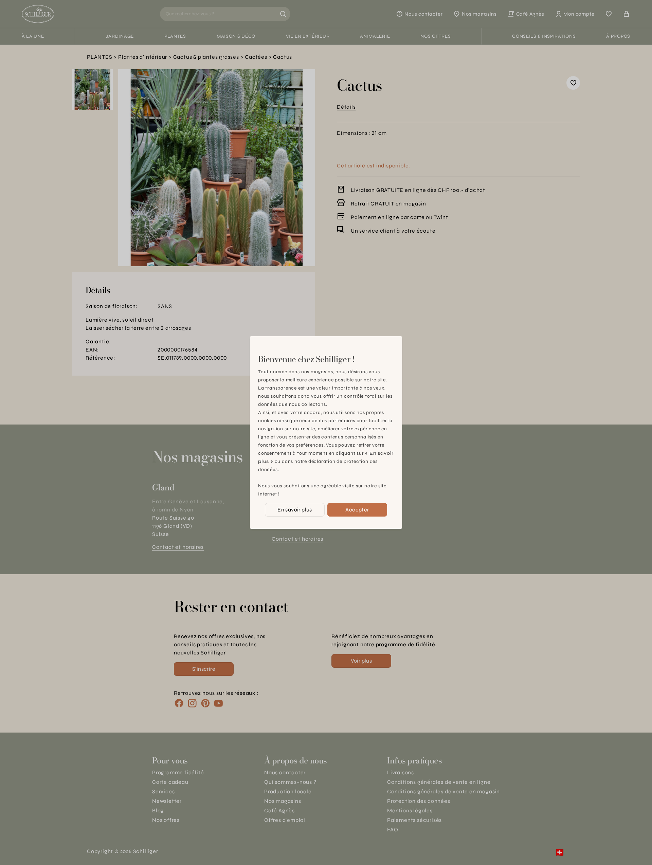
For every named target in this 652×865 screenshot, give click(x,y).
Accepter (357, 509)
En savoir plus (294, 509)
